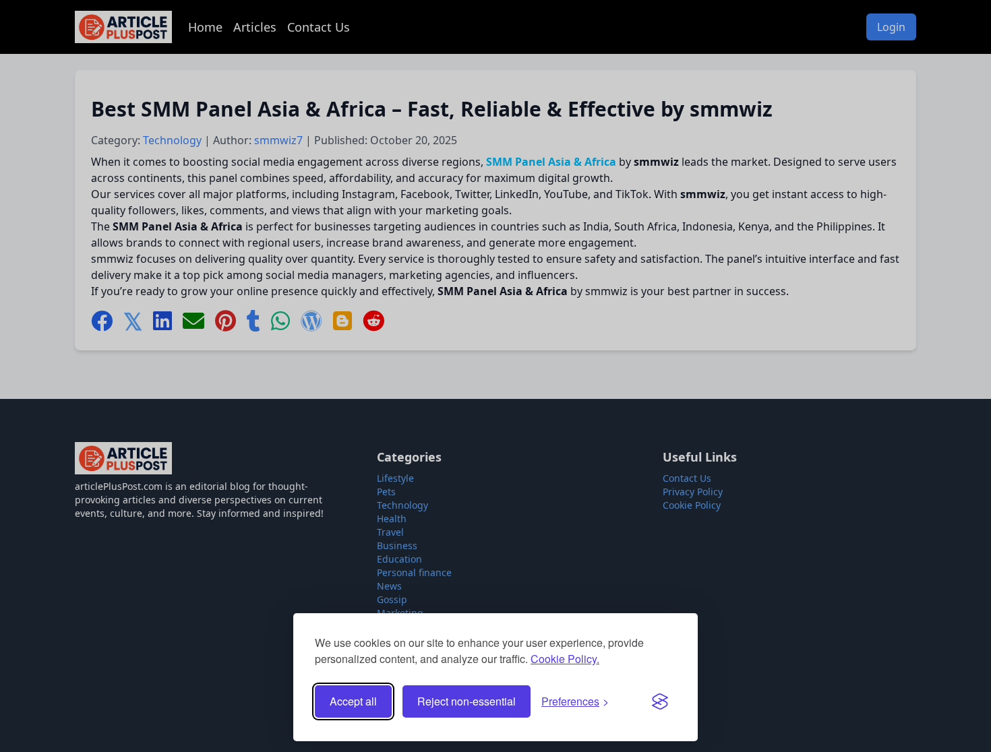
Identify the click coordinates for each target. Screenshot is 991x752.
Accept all (353, 701)
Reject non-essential (466, 701)
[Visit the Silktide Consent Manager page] (660, 701)
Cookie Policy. (565, 658)
